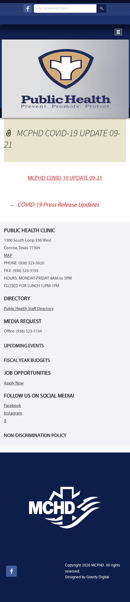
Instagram (13, 413)
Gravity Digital (97, 577)
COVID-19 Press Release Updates (54, 205)
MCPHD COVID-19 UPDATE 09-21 (65, 178)
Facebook (12, 406)
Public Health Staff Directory (29, 309)
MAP (8, 255)
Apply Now (14, 383)
